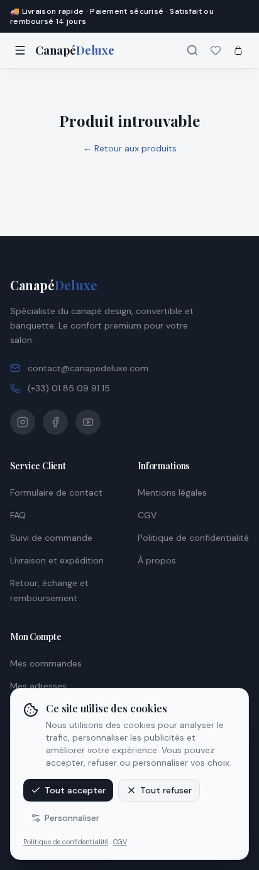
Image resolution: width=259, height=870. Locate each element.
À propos (157, 560)
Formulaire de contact (56, 492)
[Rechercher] (192, 50)
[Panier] (238, 50)
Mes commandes (46, 663)
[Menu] (20, 50)
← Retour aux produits (130, 148)
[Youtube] (88, 422)
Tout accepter (75, 790)
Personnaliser (72, 818)
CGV (120, 841)
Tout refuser (166, 790)
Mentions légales (172, 492)
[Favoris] (215, 50)
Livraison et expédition (57, 560)
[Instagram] (22, 422)
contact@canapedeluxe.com (88, 368)
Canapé (53, 284)
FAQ (18, 515)
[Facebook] (55, 422)
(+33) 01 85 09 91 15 (69, 388)
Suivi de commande (51, 537)
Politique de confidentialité (65, 841)
